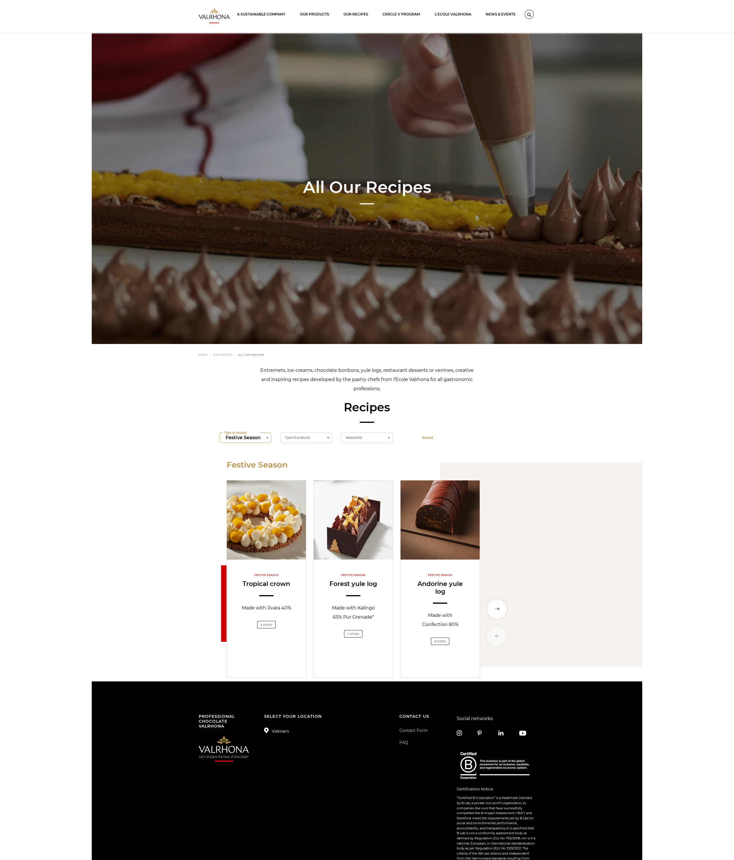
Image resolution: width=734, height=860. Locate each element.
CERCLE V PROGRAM (401, 14)
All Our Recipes (251, 354)
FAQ (403, 742)
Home (203, 354)
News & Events (501, 14)
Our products (314, 14)
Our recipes (355, 14)
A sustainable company (261, 14)
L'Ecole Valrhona (453, 14)
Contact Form (413, 730)
